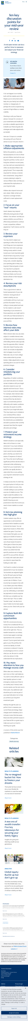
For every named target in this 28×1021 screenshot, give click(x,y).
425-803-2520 (7, 975)
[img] (14, 762)
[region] (14, 1003)
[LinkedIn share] (15, 40)
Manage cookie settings (14, 1017)
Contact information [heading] (6, 968)
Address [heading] (3, 984)
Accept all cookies (14, 1013)
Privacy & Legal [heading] (19, 984)
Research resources (5, 923)
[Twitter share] (12, 40)
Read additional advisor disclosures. (9, 936)
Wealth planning (14, 741)
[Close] (25, 988)
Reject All (14, 1008)
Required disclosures (5, 922)
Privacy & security (18, 986)
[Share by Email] (18, 40)
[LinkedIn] (3, 977)
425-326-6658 (6, 976)
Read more (8, 798)
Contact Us (13, 73)
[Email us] (1, 977)
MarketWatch (15, 733)
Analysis (8, 869)
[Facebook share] (9, 40)
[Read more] (5, 910)
